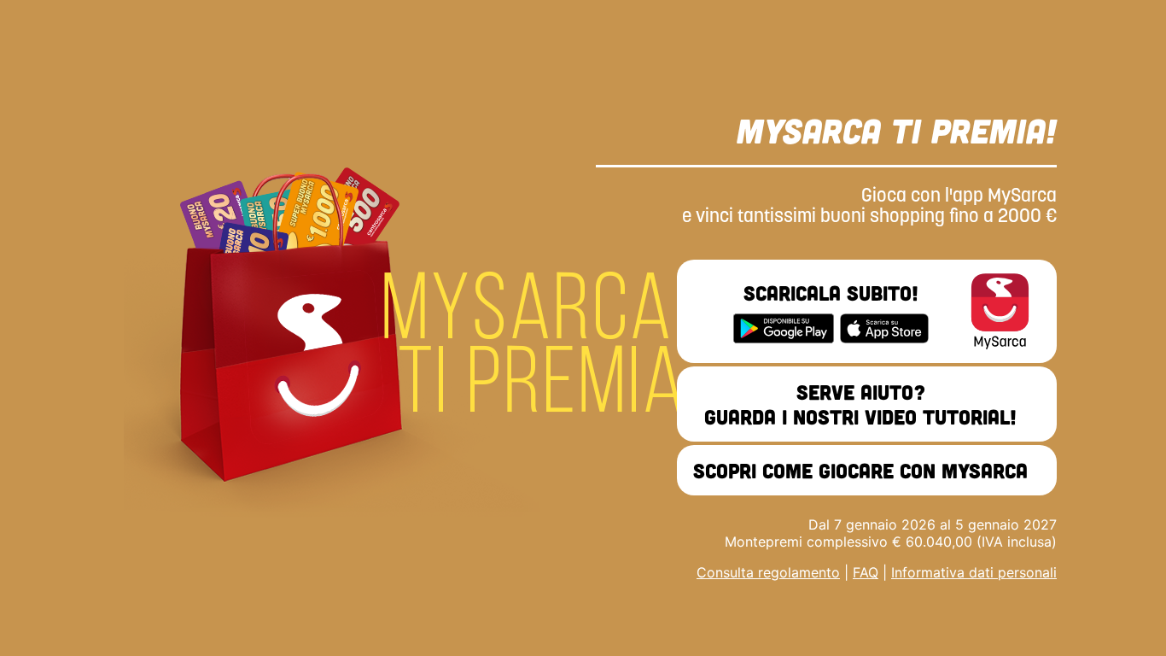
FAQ (865, 572)
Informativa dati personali (974, 572)
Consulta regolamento (768, 572)
